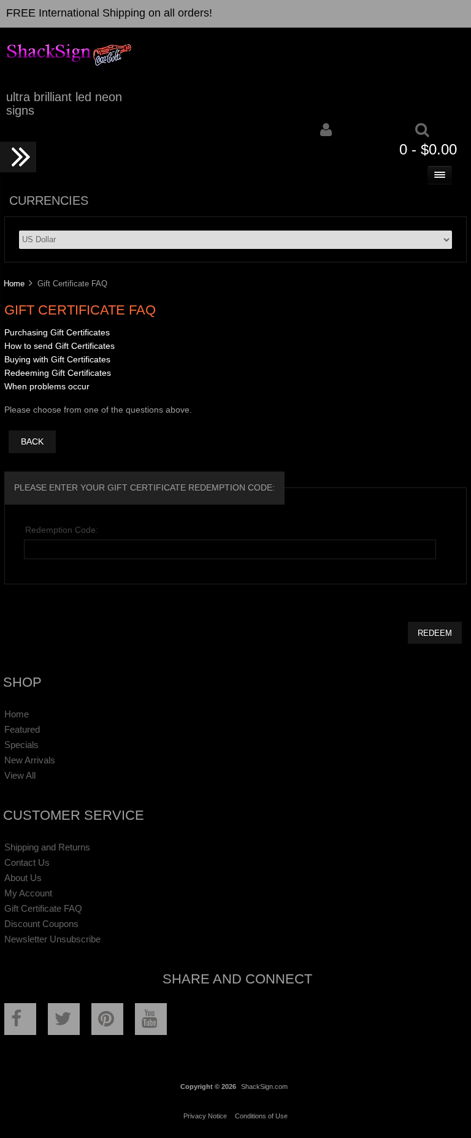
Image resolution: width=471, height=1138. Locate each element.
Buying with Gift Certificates (57, 359)
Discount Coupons (41, 923)
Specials (21, 744)
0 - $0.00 (428, 149)
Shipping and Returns (47, 847)
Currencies (48, 200)
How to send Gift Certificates (59, 346)
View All (20, 775)
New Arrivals (29, 760)
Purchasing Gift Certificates (57, 332)
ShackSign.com (264, 1086)
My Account (28, 893)
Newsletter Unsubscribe (52, 939)
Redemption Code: (61, 530)
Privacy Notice (205, 1116)
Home (14, 283)
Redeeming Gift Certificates (57, 373)
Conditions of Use (261, 1116)
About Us (23, 878)
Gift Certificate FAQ (43, 908)
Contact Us (27, 862)
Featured (22, 729)
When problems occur (47, 386)
